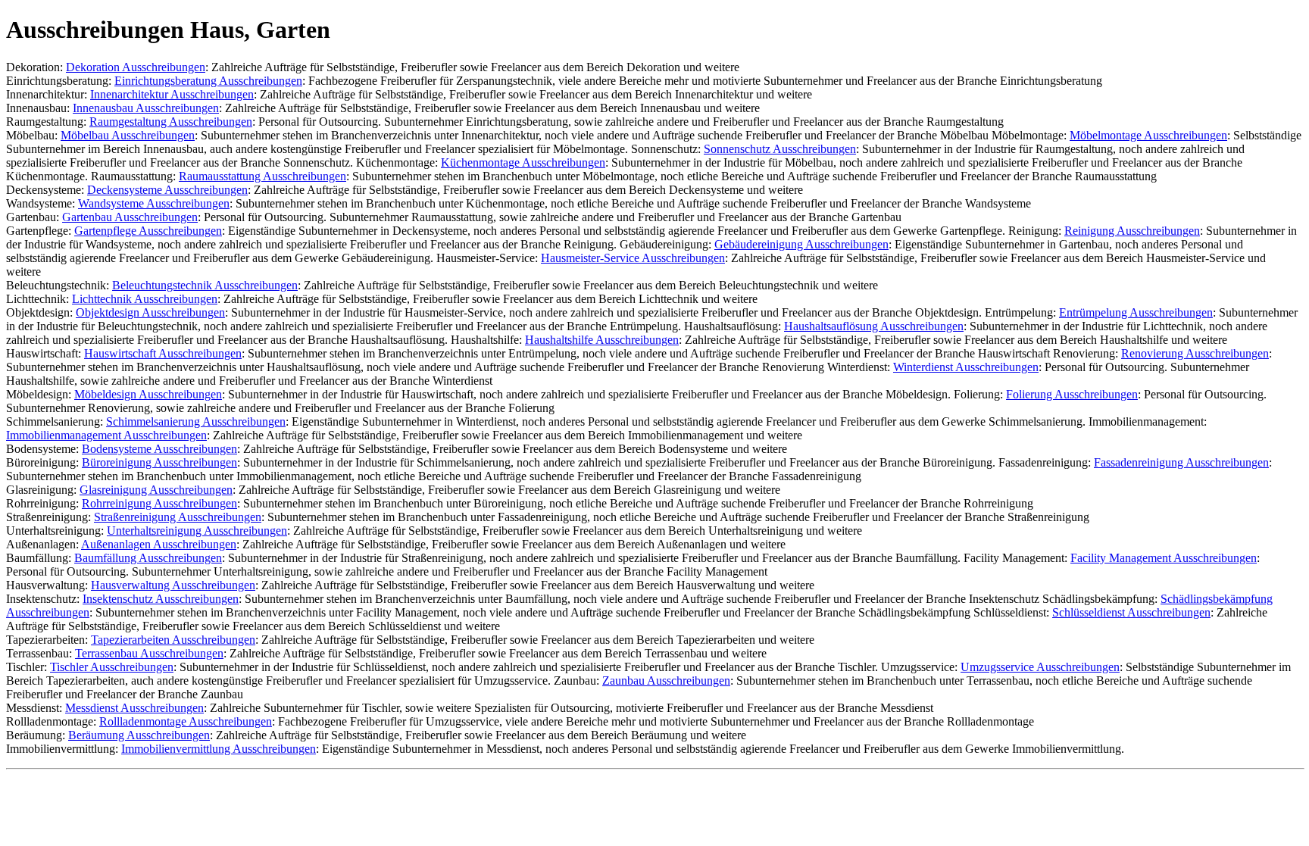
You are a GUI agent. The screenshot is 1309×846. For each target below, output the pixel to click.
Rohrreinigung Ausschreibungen (159, 503)
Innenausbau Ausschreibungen (146, 107)
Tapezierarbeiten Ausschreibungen (173, 639)
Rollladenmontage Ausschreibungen (185, 721)
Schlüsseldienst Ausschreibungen (1131, 612)
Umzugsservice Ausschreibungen (1040, 666)
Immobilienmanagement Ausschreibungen (106, 435)
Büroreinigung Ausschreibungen (159, 462)
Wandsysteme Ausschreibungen (154, 203)
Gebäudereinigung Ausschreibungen (801, 244)
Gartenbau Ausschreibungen (130, 217)
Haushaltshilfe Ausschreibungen (602, 339)
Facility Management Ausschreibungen (1163, 557)
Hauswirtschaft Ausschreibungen (163, 353)
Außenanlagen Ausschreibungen (158, 544)
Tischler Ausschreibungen (111, 666)
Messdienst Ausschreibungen (134, 707)
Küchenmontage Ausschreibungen (523, 162)
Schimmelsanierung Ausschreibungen (196, 421)
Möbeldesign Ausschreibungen (148, 394)
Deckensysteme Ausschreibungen (167, 189)
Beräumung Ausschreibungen (139, 735)
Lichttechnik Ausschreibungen (144, 298)
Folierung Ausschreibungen (1072, 394)
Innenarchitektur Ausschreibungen (172, 94)
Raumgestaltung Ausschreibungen (170, 121)
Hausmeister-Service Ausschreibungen (633, 257)
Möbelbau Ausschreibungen (128, 135)
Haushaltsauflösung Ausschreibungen (874, 326)
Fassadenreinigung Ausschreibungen (1181, 462)
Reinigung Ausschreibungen (1132, 230)
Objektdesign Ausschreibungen (150, 312)
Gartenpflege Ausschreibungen (148, 230)
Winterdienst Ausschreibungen (966, 367)
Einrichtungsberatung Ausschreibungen (208, 80)
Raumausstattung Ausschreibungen (262, 176)
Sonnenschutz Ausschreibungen (780, 148)
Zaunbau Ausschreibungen (666, 680)
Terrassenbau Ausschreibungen (149, 653)
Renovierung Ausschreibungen (1195, 353)
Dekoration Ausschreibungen (135, 67)
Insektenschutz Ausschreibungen (161, 598)
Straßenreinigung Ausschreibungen (177, 516)
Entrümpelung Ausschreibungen (1136, 312)
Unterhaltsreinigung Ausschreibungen (197, 530)
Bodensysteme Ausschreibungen (159, 448)
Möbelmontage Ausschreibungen (1148, 135)
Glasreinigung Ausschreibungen (156, 489)
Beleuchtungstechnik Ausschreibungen (205, 285)
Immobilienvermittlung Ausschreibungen (218, 748)
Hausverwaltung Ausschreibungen (173, 585)
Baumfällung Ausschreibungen (148, 557)
